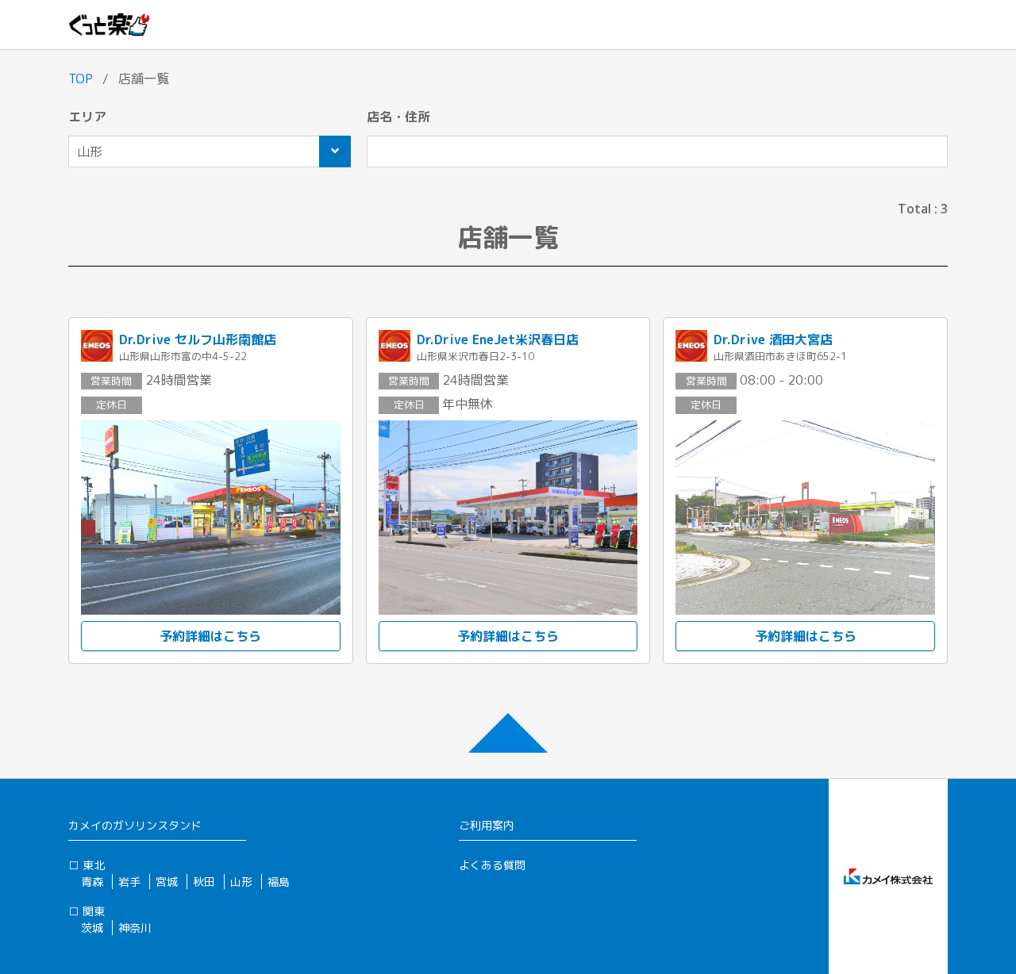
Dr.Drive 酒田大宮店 (773, 339)
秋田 (204, 881)
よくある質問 (492, 864)
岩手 (129, 881)
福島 (278, 881)
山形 (241, 881)
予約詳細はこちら (210, 636)
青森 (92, 881)
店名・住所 (398, 116)
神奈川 (135, 927)
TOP (80, 78)
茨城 (92, 927)
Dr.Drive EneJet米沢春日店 (498, 339)
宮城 (167, 881)
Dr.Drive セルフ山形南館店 (197, 339)
